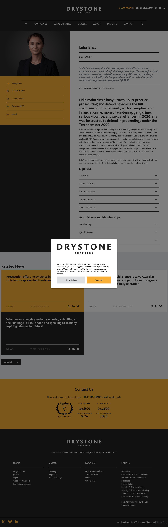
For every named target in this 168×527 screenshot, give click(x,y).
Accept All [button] (98, 280)
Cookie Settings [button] (71, 280)
